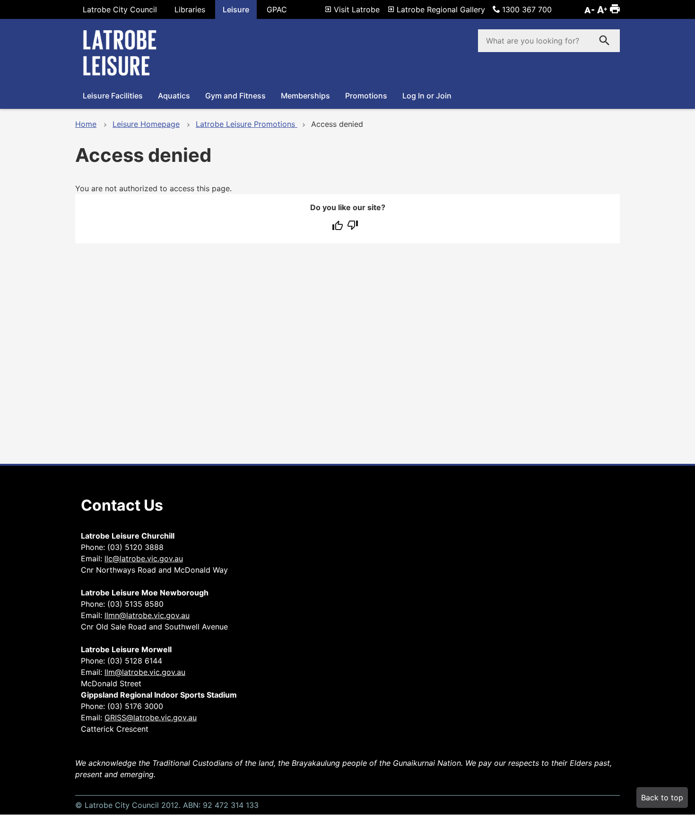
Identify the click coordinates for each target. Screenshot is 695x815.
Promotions (366, 95)
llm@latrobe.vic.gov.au (144, 672)
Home (85, 124)
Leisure (236, 9)
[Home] (122, 74)
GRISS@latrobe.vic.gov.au (150, 717)
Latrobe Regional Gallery (441, 9)
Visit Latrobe (357, 9)
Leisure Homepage (146, 124)
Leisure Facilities (113, 95)
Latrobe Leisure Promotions (246, 124)
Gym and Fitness (235, 95)
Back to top (662, 797)
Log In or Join (427, 95)
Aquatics (174, 95)
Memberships (305, 95)
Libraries (189, 9)
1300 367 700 (527, 9)
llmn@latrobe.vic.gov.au (147, 615)
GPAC (277, 9)
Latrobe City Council (120, 9)
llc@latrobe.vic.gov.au (143, 558)
